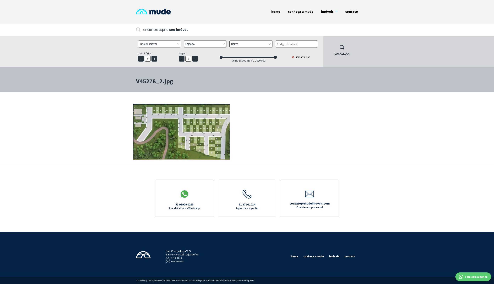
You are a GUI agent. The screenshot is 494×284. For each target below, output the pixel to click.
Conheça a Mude (300, 11)
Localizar (341, 53)
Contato (351, 11)
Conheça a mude (313, 256)
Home (275, 11)
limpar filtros (303, 57)
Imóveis (327, 11)
